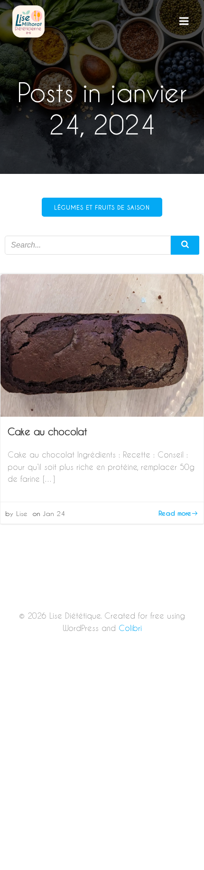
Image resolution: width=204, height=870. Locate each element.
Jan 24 (54, 513)
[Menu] (184, 21)
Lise (22, 513)
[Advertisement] (102, 764)
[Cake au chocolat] (102, 344)
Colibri (130, 627)
